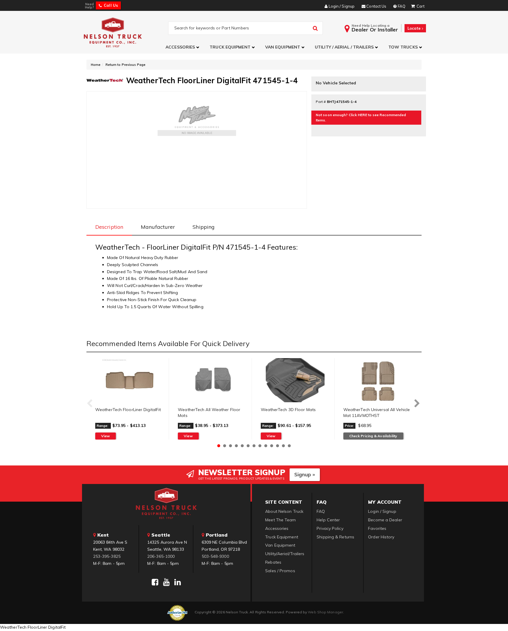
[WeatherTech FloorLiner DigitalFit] (129, 380)
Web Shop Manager (325, 612)
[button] (183, 47)
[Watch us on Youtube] (166, 582)
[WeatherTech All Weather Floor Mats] (212, 380)
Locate (414, 28)
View (105, 436)
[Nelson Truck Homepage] (125, 32)
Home (96, 65)
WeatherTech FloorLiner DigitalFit (128, 409)
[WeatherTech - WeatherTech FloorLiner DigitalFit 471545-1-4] (104, 79)
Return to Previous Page (126, 65)
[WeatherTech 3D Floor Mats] (295, 380)
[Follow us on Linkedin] (177, 582)
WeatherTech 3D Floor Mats (288, 409)
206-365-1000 (161, 556)
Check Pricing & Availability (373, 436)
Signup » (304, 474)
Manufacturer (158, 226)
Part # (321, 101)
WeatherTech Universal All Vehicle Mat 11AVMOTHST (376, 412)
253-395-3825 (107, 556)
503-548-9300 (215, 556)
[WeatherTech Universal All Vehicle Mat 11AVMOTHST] (378, 380)
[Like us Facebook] (155, 582)
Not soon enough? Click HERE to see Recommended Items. (361, 117)
